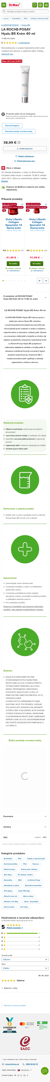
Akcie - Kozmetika (31, 901)
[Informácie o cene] (19, 142)
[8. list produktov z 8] (24, 280)
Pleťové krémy (9, 869)
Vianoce (35, 864)
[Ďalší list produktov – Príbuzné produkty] (46, 281)
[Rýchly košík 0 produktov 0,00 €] (46, 5)
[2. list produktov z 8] (6, 280)
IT (27, 1075)
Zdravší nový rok (10, 896)
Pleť (19, 858)
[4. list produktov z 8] (12, 280)
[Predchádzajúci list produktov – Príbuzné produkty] (39, 281)
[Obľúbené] (34, 5)
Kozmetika (8, 858)
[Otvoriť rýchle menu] (3, 5)
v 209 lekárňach (37, 271)
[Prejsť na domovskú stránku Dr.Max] (14, 4)
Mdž (20, 880)
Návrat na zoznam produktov (15, 1005)
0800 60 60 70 (32, 1064)
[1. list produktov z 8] (3, 280)
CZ (18, 1075)
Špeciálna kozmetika (33, 885)
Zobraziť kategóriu (12, 126)
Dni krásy (24, 907)
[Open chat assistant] (45, 1071)
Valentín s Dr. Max (11, 901)
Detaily (4, 181)
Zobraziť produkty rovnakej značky (18, 131)
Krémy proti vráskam (29, 869)
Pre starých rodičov (25, 875)
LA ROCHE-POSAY (10, 25)
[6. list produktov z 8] (18, 280)
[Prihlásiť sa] (40, 5)
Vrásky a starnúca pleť (36, 858)
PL (21, 1075)
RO (24, 1075)
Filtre (4, 964)
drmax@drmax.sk (12, 1064)
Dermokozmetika (10, 864)
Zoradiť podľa (7, 955)
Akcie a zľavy (28, 896)
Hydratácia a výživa (11, 885)
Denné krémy (9, 907)
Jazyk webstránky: (9, 1070)
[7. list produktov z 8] (21, 280)
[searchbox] (25, 11)
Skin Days (8, 875)
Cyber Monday (24, 891)
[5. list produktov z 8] (15, 280)
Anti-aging (8, 891)
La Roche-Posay (34, 880)
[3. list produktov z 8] (9, 280)
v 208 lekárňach (14, 271)
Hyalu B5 (26, 25)
